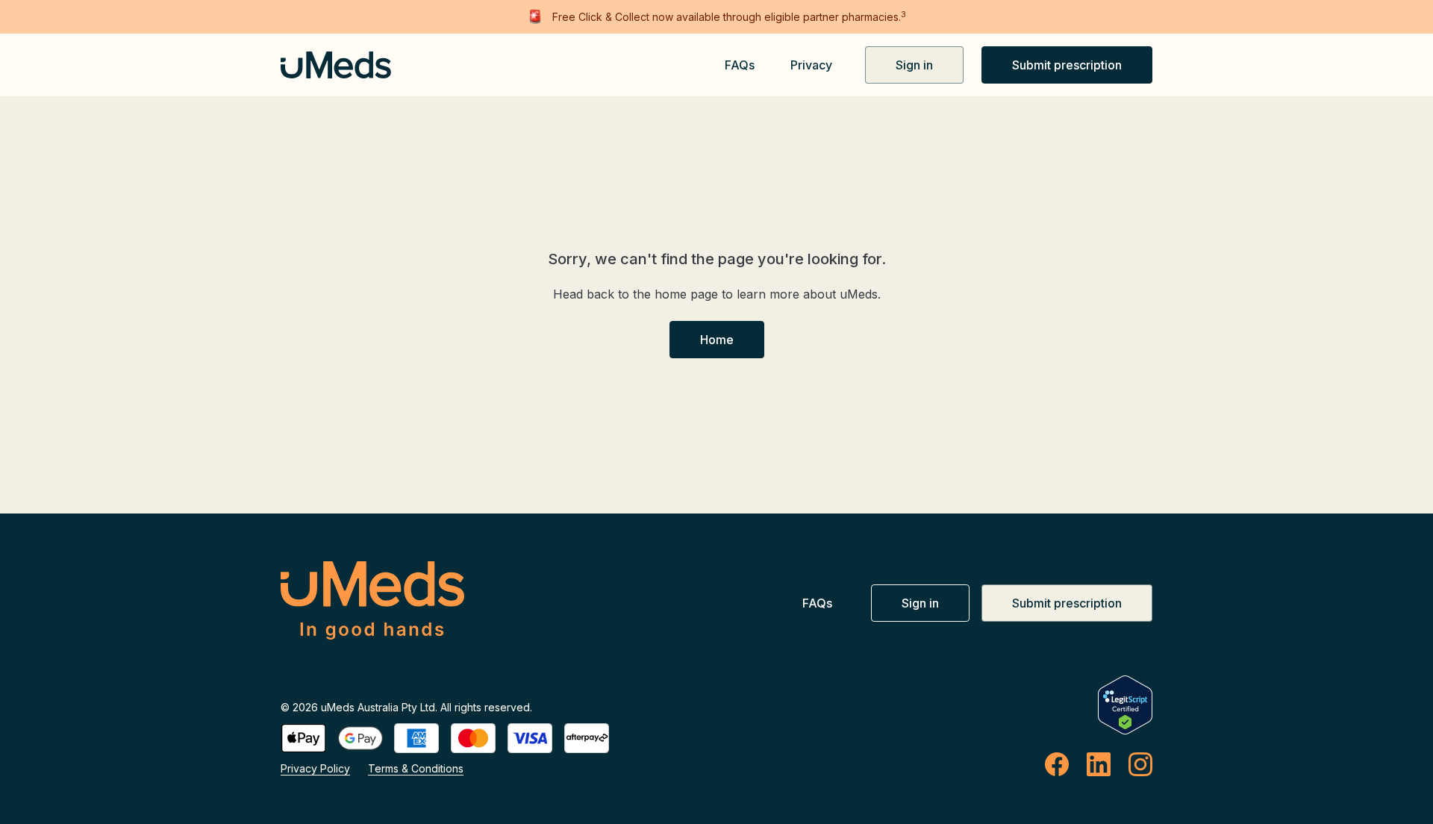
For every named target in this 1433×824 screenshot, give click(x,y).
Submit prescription (1067, 64)
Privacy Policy (315, 768)
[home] (325, 65)
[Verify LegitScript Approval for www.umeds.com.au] (1125, 704)
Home (717, 339)
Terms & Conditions (415, 768)
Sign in (914, 64)
